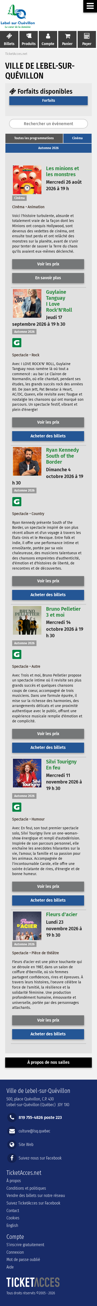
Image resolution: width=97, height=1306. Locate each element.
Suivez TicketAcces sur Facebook (33, 1203)
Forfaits (48, 100)
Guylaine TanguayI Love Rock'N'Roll (59, 301)
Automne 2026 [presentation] (48, 148)
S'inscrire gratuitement (25, 1244)
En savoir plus (48, 277)
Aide (10, 1267)
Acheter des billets (48, 436)
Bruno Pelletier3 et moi (63, 612)
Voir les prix (48, 264)
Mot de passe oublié (23, 1259)
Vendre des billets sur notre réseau (35, 1195)
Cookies (12, 1217)
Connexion (15, 1252)
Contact (12, 1210)
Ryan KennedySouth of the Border (62, 456)
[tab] (34, 138)
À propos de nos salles (48, 1062)
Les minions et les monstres (62, 171)
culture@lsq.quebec (34, 1130)
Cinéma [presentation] (77, 138)
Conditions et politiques (26, 1188)
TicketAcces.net (16, 54)
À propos (13, 1180)
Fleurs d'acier (61, 915)
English (12, 1225)
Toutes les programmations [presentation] (34, 138)
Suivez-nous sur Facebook (40, 1158)
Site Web (26, 1144)
